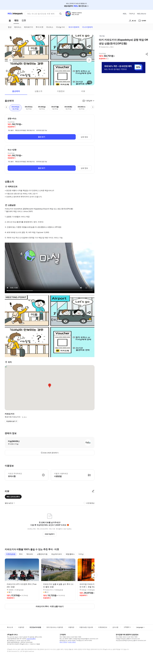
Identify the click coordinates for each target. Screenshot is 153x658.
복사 (25, 417)
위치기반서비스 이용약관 (54, 627)
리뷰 (83, 91)
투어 (21, 554)
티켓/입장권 (10, 554)
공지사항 (115, 627)
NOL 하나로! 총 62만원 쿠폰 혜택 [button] (40, 14)
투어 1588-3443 (65, 637)
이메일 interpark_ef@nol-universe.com (128, 638)
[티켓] (24, 20)
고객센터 (126, 627)
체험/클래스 (70, 554)
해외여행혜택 (74, 27)
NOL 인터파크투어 (13, 497)
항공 (10, 27)
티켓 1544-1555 (76, 637)
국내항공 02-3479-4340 (84, 640)
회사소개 (10, 627)
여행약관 (71, 627)
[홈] (10, 20)
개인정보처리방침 (35, 627)
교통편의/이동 (42, 554)
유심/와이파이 (56, 554)
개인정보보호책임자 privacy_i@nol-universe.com (131, 640)
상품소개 (38, 91)
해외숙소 (17, 27)
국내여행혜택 (87, 27)
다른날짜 (88, 101)
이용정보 (61, 91)
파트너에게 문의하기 (51, 453)
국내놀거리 (60, 27)
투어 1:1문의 (63, 642)
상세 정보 (84, 137)
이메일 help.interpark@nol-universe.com (85, 638)
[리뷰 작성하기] (93, 491)
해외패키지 (28, 27)
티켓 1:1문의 (72, 642)
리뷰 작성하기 (50, 534)
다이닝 (81, 554)
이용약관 (21, 627)
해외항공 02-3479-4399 (67, 640)
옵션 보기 (41, 137)
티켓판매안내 (102, 627)
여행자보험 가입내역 (86, 627)
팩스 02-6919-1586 (66, 638)
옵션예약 (16, 91)
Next (94, 575)
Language (139, 627)
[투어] (16, 20)
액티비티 (29, 554)
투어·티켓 (39, 27)
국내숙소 (49, 27)
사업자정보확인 (31, 638)
